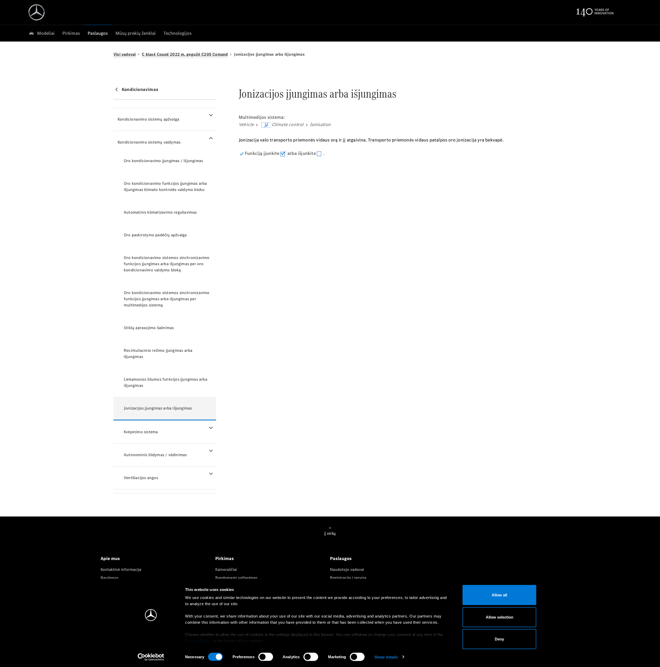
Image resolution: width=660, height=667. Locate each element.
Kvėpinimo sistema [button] (141, 432)
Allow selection (499, 617)
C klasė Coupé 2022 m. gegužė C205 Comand (185, 54)
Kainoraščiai (226, 569)
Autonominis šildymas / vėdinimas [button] (155, 454)
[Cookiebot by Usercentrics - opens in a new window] (151, 657)
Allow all (499, 595)
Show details (386, 657)
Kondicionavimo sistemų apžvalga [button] (148, 119)
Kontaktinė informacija (121, 569)
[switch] (265, 657)
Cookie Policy (198, 641)
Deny (499, 639)
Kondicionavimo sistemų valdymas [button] (149, 142)
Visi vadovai (124, 54)
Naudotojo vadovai (347, 569)
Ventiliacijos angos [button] (141, 477)
